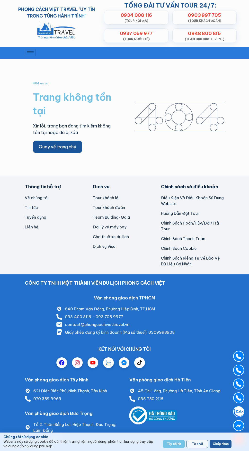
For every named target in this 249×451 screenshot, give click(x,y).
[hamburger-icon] (30, 52)
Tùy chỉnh (174, 444)
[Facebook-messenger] (124, 362)
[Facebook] (61, 362)
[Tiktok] (139, 362)
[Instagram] (77, 362)
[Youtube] (93, 362)
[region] (124, 442)
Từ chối (197, 444)
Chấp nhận (221, 444)
